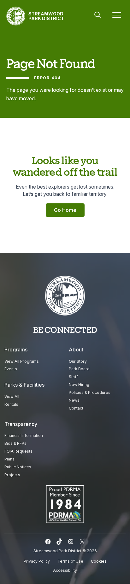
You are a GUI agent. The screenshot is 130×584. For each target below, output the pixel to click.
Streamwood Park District (46, 16)
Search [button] (97, 14)
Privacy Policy (37, 561)
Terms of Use (70, 561)
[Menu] (117, 16)
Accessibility (65, 570)
